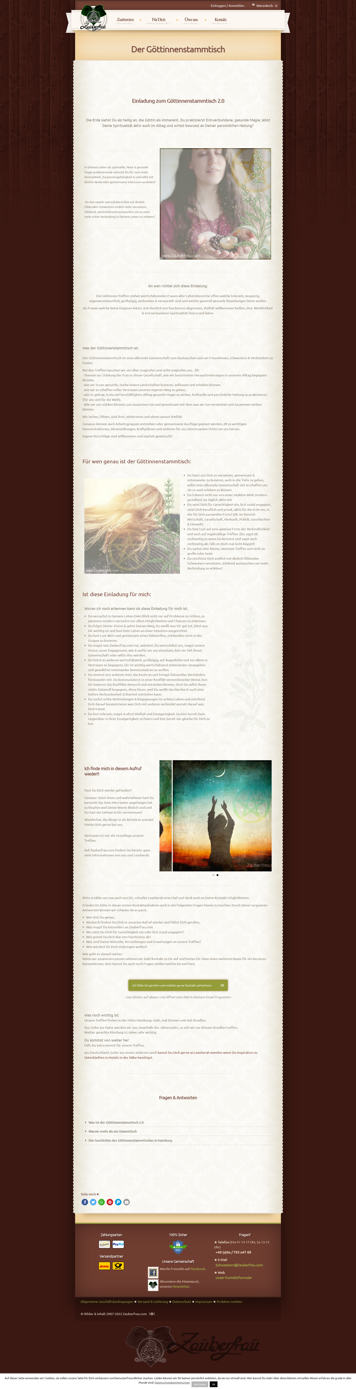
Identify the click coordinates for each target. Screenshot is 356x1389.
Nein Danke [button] (200, 1384)
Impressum (203, 1301)
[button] (213, 875)
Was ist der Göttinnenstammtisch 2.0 (116, 1122)
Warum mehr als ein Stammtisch (113, 1131)
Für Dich (158, 21)
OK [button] (213, 1384)
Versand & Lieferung (153, 1301)
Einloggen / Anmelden (227, 5)
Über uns (191, 21)
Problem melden (229, 1301)
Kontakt (220, 21)
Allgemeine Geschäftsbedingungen (107, 1301)
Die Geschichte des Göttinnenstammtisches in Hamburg (130, 1140)
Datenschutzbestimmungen (172, 1382)
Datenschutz (181, 1301)
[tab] (178, 1122)
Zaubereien (125, 21)
